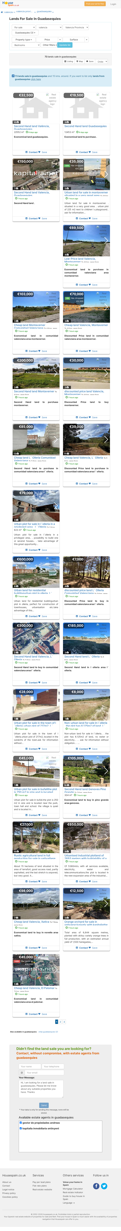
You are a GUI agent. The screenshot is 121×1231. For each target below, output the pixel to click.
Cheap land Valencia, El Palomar (34, 988)
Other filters (49, 45)
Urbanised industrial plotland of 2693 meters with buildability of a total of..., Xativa (85, 858)
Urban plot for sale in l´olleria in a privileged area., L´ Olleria (34, 525)
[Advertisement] (36, 258)
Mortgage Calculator (73, 1188)
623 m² (25, 530)
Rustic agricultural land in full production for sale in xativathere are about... (34, 858)
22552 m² (26, 132)
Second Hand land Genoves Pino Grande (85, 791)
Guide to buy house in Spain (74, 1197)
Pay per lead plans (42, 1182)
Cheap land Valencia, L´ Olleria (83, 457)
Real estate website (42, 1189)
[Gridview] (69, 61)
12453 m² (76, 132)
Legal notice (8, 1189)
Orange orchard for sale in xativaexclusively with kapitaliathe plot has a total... (86, 924)
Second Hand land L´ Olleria (82, 656)
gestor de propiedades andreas (41, 1122)
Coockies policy (10, 1197)
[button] (14, 12)
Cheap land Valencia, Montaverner (86, 325)
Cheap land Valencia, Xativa (31, 921)
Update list (64, 45)
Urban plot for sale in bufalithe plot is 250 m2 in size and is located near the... (35, 792)
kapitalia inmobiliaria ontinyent (41, 1128)
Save (44, 152)
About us (6, 1182)
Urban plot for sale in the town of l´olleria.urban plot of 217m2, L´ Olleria (35, 725)
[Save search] (89, 61)
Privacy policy (9, 1193)
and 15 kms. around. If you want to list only (59, 78)
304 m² (75, 795)
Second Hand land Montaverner (34, 391)
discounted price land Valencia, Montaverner (84, 393)
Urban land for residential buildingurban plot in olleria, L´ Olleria (33, 593)
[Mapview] (80, 61)
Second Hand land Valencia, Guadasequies (32, 194)
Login (113, 4)
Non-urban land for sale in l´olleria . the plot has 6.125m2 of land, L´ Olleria (85, 725)
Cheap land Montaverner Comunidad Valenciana (29, 326)
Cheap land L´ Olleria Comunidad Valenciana (35, 459)
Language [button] (68, 1202)
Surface (74, 39)
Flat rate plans (40, 1185)
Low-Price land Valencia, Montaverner (80, 260)
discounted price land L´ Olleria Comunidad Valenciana (84, 592)
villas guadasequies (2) (48, 1032)
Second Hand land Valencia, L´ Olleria (33, 658)
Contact (6, 1185)
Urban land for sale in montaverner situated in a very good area (86, 194)
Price (47, 39)
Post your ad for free (95, 4)
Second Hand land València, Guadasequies (32, 128)
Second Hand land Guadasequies (85, 126)
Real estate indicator (73, 1192)
